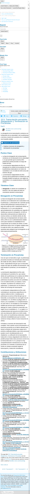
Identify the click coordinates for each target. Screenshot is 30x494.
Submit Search (4, 31)
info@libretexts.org (6, 488)
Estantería (15, 116)
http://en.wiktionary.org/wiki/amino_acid (13, 358)
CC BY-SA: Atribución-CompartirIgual (18, 400)
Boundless (8, 130)
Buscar (3, 492)
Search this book (4, 26)
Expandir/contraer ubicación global (28, 116)
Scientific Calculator (7, 79)
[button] (5, 89)
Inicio (7, 116)
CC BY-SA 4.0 (8, 459)
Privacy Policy (4, 485)
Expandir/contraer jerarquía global (2, 116)
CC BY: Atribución (16, 443)
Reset (2, 41)
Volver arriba (4, 464)
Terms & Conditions (12, 485)
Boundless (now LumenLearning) (13, 128)
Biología (24, 116)
